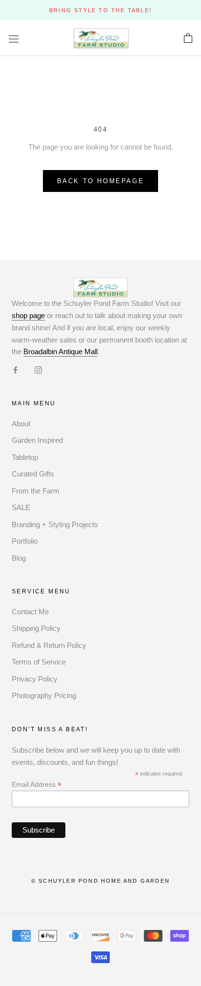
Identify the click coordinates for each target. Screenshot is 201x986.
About (21, 423)
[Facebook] (15, 369)
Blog (19, 558)
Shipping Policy (36, 628)
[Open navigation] (14, 38)
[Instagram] (38, 369)
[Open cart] (188, 38)
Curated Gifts (33, 474)
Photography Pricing (44, 695)
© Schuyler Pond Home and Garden (100, 881)
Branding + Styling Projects (55, 524)
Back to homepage (100, 181)
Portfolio (25, 541)
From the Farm (36, 491)
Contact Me (30, 611)
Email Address (36, 784)
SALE (21, 507)
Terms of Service (39, 662)
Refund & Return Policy (49, 645)
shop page (28, 315)
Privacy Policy (35, 679)
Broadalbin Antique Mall (60, 351)
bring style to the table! (100, 10)
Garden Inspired (37, 440)
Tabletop (25, 457)
